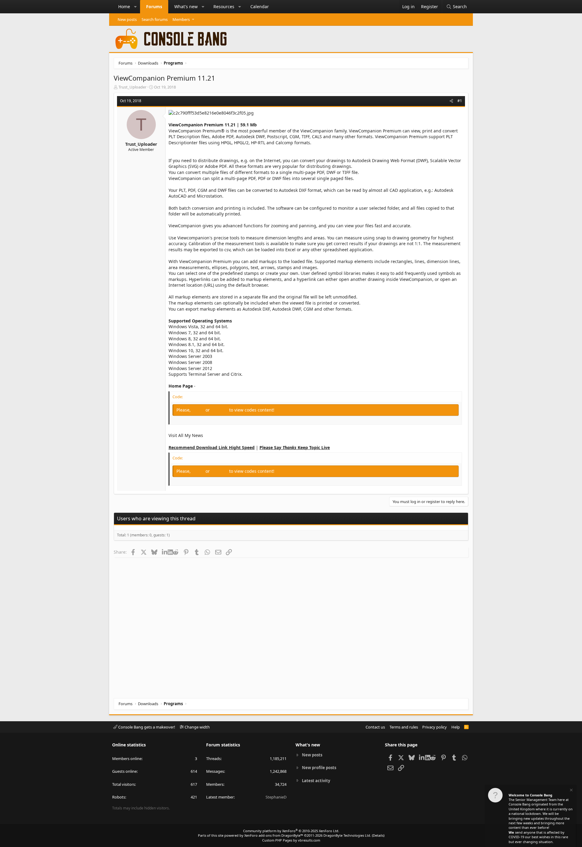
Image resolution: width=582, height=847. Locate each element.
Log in (199, 410)
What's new (186, 6)
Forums (154, 6)
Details (378, 835)
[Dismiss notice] (570, 791)
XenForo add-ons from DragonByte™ (273, 835)
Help (455, 727)
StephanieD (276, 797)
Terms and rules (404, 727)
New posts (127, 19)
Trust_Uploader (132, 87)
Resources (223, 6)
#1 (459, 100)
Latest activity (316, 780)
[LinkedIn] (164, 552)
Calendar (259, 6)
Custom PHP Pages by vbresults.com (291, 840)
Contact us (375, 727)
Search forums (155, 19)
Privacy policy (434, 727)
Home (124, 6)
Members (181, 19)
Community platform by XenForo (291, 831)
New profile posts (319, 767)
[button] (135, 6)
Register (220, 410)
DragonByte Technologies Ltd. (347, 835)
